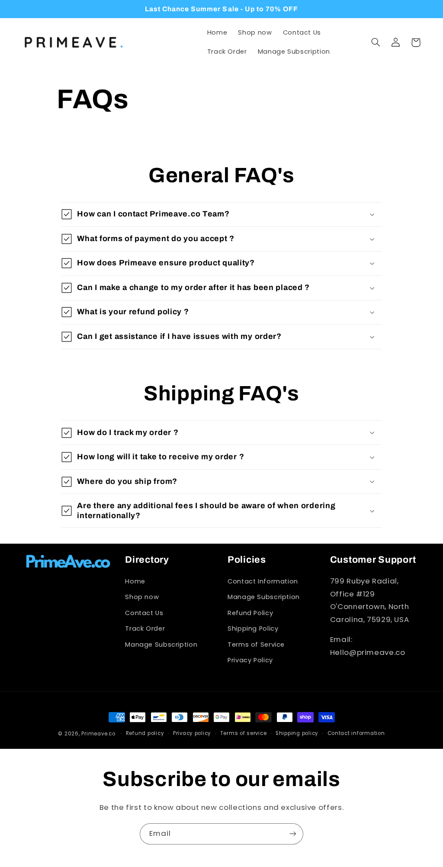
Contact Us (144, 613)
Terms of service (243, 733)
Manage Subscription (161, 644)
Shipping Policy (253, 628)
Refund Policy (250, 613)
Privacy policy (192, 733)
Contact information (356, 733)
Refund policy (145, 733)
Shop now (142, 597)
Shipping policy (297, 733)
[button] (376, 42)
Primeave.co (98, 733)
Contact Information (263, 581)
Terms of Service (256, 644)
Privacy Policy (250, 660)
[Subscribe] (293, 833)
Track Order (145, 628)
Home (135, 581)
